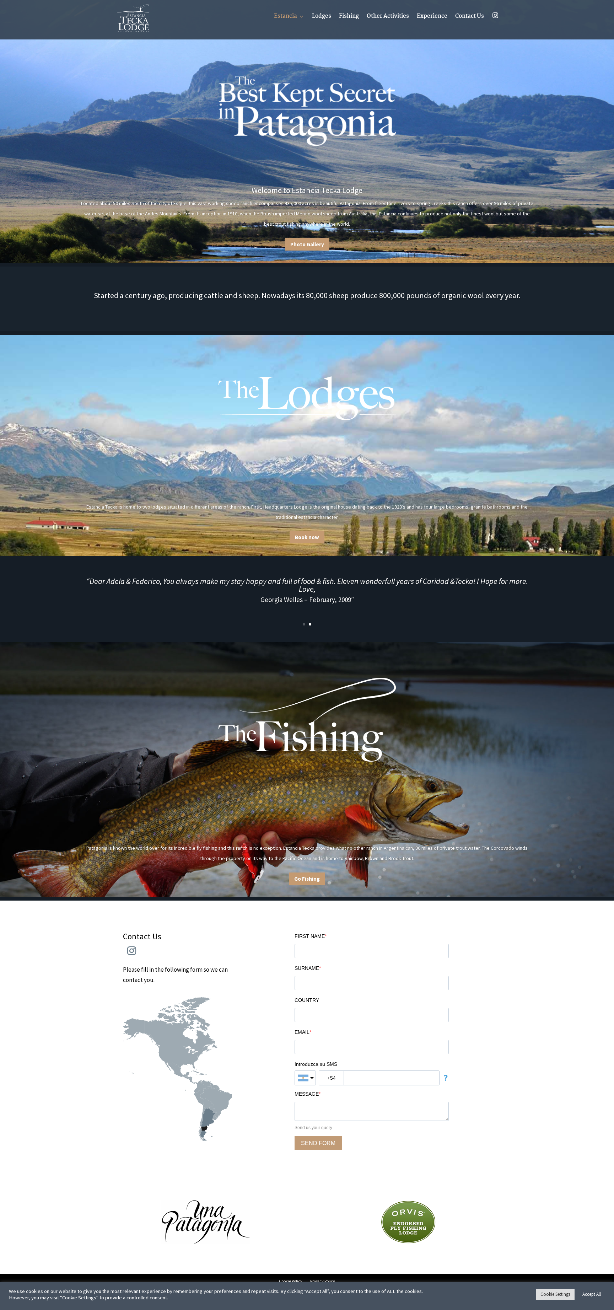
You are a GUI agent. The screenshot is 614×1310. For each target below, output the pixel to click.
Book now (307, 537)
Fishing (349, 17)
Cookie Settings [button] (555, 1294)
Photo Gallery (307, 244)
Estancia (285, 17)
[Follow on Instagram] (132, 951)
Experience (432, 17)
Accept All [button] (591, 1294)
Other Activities (388, 17)
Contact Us (469, 17)
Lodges (321, 17)
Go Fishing (307, 878)
